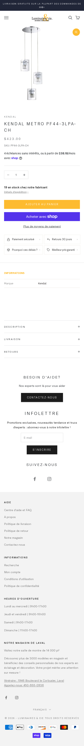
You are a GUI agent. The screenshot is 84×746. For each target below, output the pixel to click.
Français (40, 709)
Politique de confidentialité (21, 586)
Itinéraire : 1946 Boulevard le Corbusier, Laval (34, 680)
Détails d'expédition (16, 191)
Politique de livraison (17, 524)
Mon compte (12, 572)
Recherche (11, 565)
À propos (10, 517)
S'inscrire (42, 449)
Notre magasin (13, 537)
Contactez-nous (42, 397)
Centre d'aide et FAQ (18, 510)
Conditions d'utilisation (19, 579)
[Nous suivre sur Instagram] (49, 479)
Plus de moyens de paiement (42, 226)
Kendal (10, 116)
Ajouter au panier (42, 204)
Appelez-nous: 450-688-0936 (24, 685)
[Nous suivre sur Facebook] (35, 479)
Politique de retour (16, 530)
